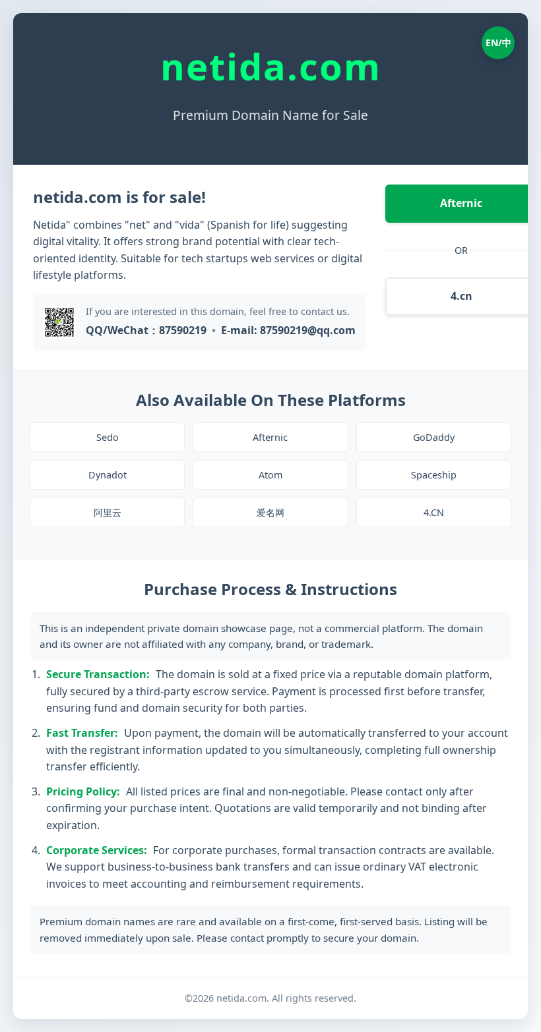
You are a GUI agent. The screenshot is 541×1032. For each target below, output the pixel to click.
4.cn (461, 296)
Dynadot (107, 475)
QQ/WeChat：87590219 (146, 330)
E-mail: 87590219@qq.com (288, 330)
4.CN (434, 512)
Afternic (461, 203)
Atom (270, 475)
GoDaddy (434, 437)
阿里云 (107, 512)
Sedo (107, 437)
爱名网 (270, 512)
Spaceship (434, 475)
